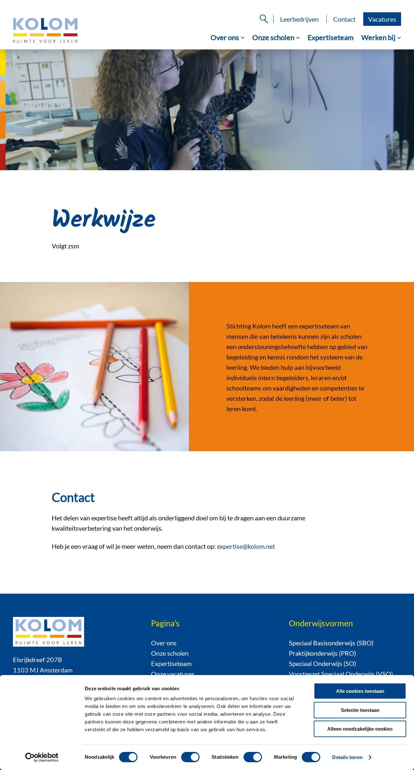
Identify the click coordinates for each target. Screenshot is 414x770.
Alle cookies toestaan (360, 691)
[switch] (190, 757)
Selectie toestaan (360, 710)
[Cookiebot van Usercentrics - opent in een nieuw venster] (42, 757)
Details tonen (347, 757)
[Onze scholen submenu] (298, 37)
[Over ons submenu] (243, 37)
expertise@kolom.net (246, 546)
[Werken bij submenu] (399, 37)
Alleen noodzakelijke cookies (360, 729)
